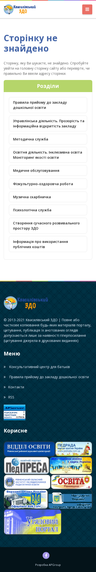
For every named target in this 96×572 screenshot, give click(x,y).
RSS (11, 397)
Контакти (16, 387)
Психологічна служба (32, 210)
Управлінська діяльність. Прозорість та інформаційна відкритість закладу (48, 123)
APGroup (55, 565)
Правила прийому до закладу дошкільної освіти (40, 105)
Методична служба (30, 139)
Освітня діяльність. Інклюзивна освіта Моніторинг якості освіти (47, 155)
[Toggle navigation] (87, 9)
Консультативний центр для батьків (39, 366)
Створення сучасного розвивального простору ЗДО (46, 226)
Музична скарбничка (32, 197)
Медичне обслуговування (36, 170)
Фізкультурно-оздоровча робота (43, 183)
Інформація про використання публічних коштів (40, 244)
